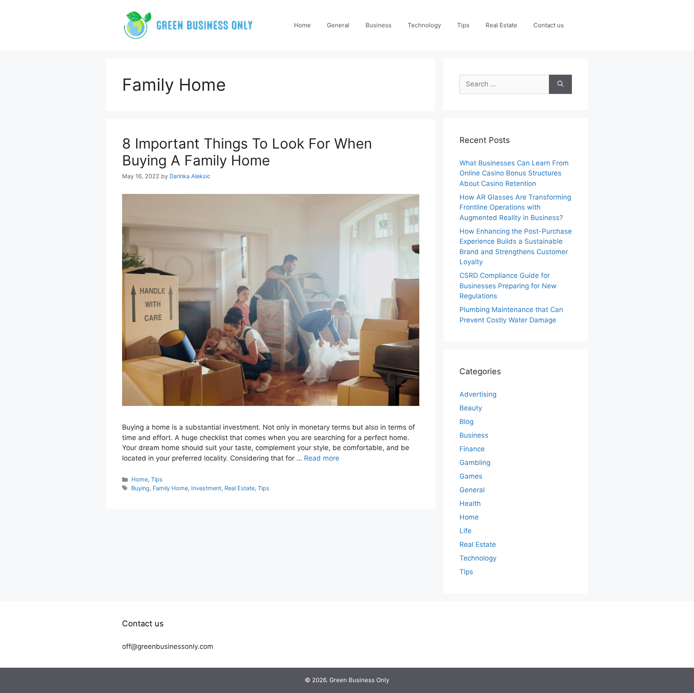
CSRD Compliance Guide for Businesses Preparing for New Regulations (508, 285)
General (338, 25)
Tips (463, 25)
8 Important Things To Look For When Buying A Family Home (247, 152)
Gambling (474, 463)
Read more (321, 458)
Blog (466, 422)
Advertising (477, 394)
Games (470, 476)
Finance (472, 449)
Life (465, 531)
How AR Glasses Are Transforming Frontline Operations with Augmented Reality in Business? (515, 207)
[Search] (560, 84)
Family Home (170, 488)
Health (470, 503)
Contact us (548, 25)
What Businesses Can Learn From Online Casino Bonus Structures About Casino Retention (514, 173)
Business (378, 25)
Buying (140, 488)
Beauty (470, 408)
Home (302, 25)
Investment (206, 488)
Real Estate (501, 25)
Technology (424, 25)
